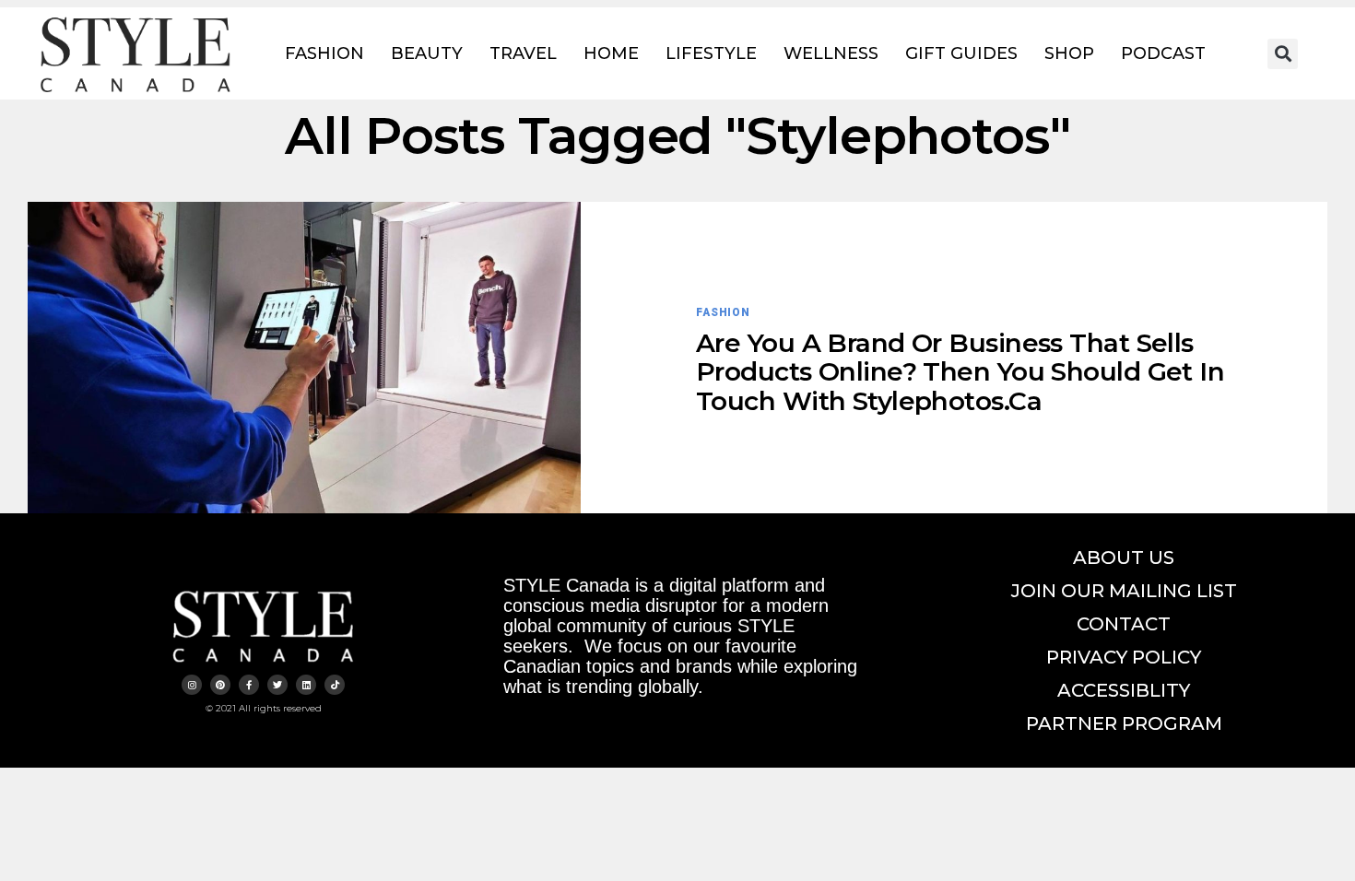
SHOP (1069, 53)
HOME (611, 53)
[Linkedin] (306, 685)
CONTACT (1124, 624)
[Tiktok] (334, 685)
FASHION (324, 53)
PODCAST (1163, 53)
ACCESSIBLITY (1123, 690)
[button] (1282, 54)
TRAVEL (523, 53)
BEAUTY (427, 53)
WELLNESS (831, 53)
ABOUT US (1123, 557)
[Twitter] (277, 685)
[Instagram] (192, 685)
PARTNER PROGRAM (1124, 723)
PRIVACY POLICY (1123, 657)
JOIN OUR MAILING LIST (1124, 591)
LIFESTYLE (711, 53)
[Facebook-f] (249, 685)
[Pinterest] (220, 685)
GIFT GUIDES (961, 53)
